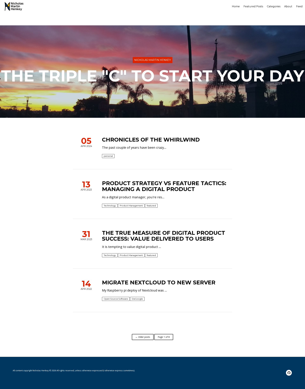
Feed (299, 6)
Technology (110, 205)
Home (236, 6)
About (288, 6)
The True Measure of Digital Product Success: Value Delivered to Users (163, 236)
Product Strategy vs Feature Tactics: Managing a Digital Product (164, 186)
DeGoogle (137, 299)
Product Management (131, 205)
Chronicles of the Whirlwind (151, 139)
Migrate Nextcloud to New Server (158, 282)
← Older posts (142, 336)
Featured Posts (253, 6)
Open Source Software (116, 299)
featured (151, 205)
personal (108, 156)
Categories (273, 6)
